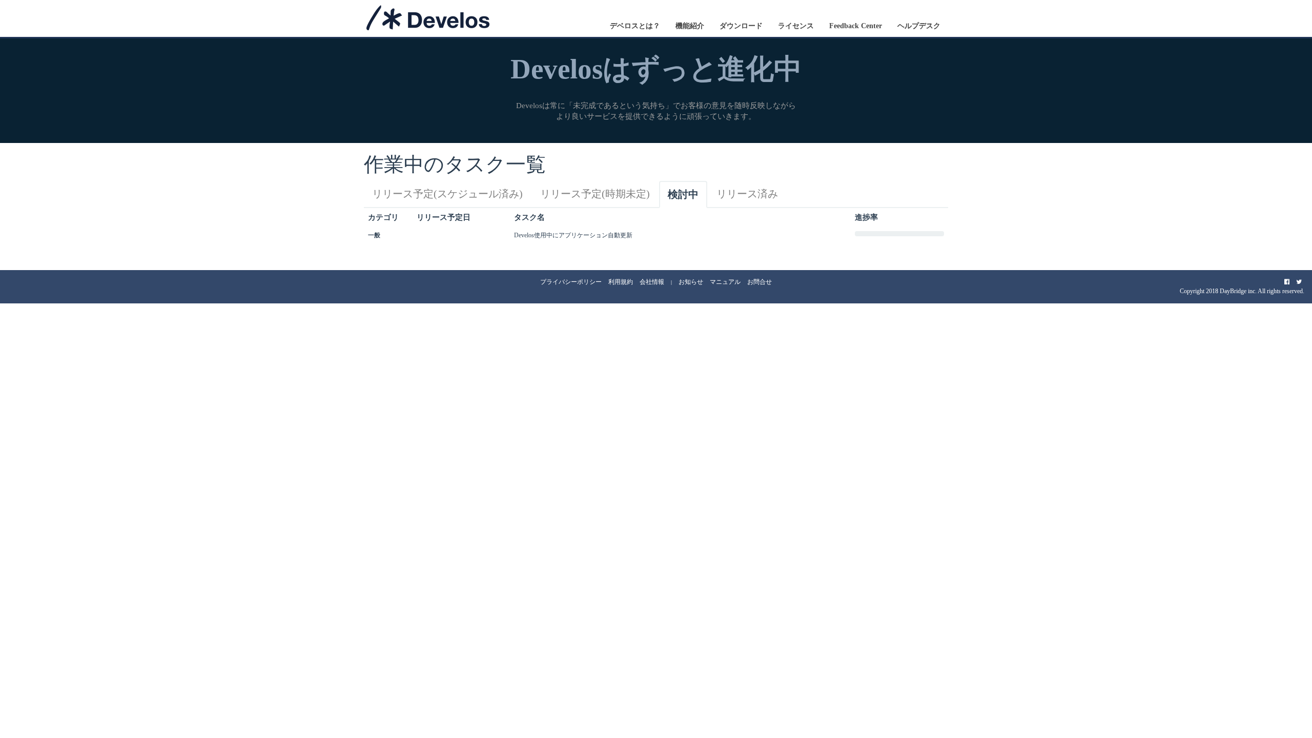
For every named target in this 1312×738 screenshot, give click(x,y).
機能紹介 (689, 26)
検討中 (683, 194)
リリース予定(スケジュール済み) (447, 193)
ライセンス (796, 26)
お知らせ (691, 281)
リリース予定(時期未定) (595, 193)
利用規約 (620, 281)
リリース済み (747, 193)
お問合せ (759, 281)
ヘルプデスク (918, 26)
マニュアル (725, 281)
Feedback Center (855, 26)
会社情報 (652, 281)
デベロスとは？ (635, 26)
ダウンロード (741, 26)
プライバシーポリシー (571, 281)
